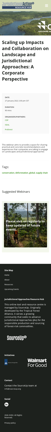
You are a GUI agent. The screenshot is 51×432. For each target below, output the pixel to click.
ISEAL (7, 125)
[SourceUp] (18, 338)
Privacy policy (10, 423)
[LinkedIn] (6, 404)
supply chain (42, 172)
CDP (6, 120)
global (32, 172)
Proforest (9, 129)
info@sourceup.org (12, 389)
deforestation (21, 172)
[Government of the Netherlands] (13, 363)
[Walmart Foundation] (37, 363)
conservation (8, 172)
